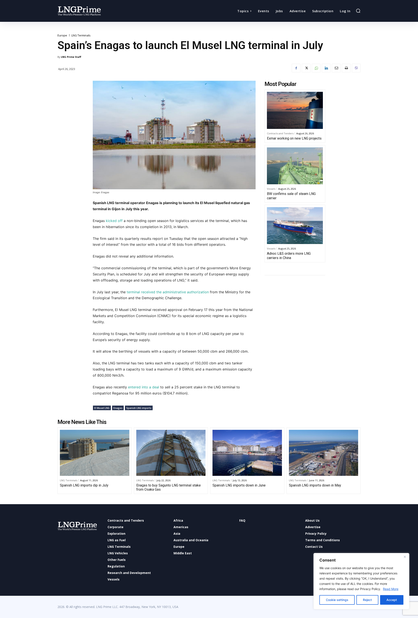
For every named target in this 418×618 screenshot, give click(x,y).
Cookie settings (337, 600)
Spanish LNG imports (138, 408)
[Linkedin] (326, 68)
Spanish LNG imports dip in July (84, 485)
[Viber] (356, 68)
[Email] (336, 68)
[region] (361, 581)
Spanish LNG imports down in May (315, 485)
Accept (391, 600)
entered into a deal (143, 387)
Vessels (271, 189)
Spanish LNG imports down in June (239, 485)
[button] (358, 10)
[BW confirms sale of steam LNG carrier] (295, 165)
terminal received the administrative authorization (168, 292)
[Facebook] (296, 68)
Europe (62, 35)
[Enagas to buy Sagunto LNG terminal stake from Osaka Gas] (171, 453)
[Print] (346, 68)
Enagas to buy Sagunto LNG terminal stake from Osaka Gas (168, 487)
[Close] (404, 556)
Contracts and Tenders (280, 133)
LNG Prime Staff (71, 56)
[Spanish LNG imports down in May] (323, 453)
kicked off (114, 221)
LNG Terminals (81, 35)
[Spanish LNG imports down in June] (247, 453)
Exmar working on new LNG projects (294, 138)
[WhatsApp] (316, 68)
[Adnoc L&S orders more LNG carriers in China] (295, 225)
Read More (390, 589)
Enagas (117, 408)
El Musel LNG (102, 408)
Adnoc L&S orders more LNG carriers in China (289, 255)
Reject (367, 600)
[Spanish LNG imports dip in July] (94, 453)
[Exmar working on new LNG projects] (295, 110)
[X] (306, 68)
